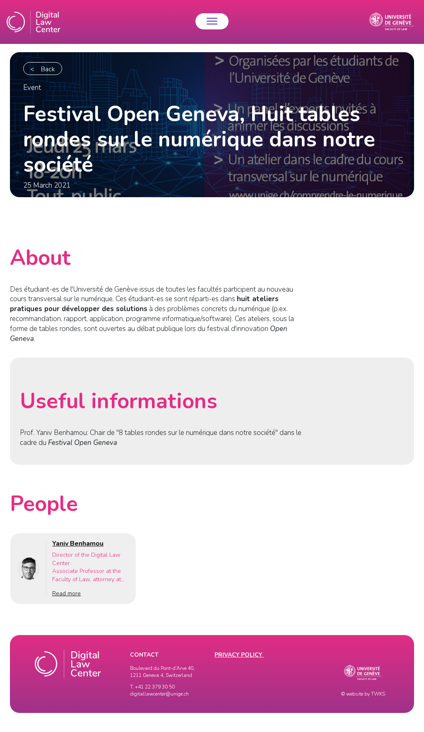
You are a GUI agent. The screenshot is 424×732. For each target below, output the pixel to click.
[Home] (33, 22)
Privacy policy (239, 655)
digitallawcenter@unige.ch (159, 694)
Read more (66, 593)
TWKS (378, 694)
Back (48, 69)
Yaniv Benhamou (78, 543)
